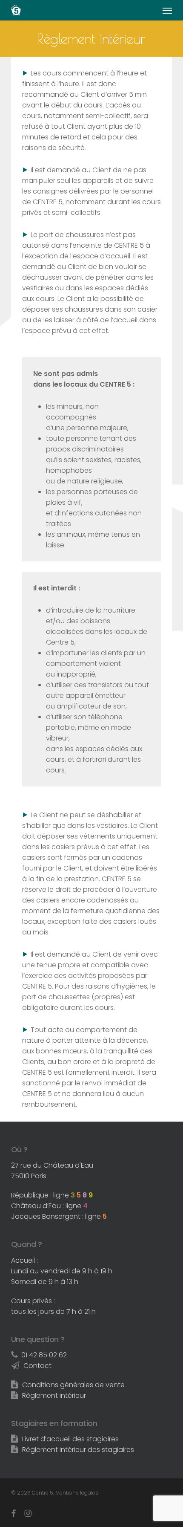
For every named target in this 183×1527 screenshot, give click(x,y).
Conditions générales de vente (73, 1385)
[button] (167, 10)
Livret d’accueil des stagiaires (70, 1439)
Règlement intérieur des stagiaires (78, 1450)
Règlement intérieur (54, 1395)
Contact (37, 1366)
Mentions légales (76, 1492)
